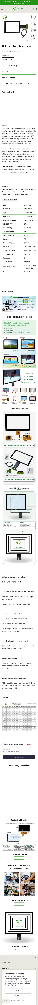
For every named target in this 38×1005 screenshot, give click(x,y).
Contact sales (8, 77)
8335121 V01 (7, 59)
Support (6, 963)
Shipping (6, 72)
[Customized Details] (19, 834)
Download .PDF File (9, 199)
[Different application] (19, 880)
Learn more (16, 112)
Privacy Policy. (10, 985)
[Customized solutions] (19, 926)
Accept (18, 990)
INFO (4, 957)
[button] (10, 51)
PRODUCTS (7, 968)
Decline (18, 995)
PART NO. (6, 56)
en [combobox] (30, 744)
